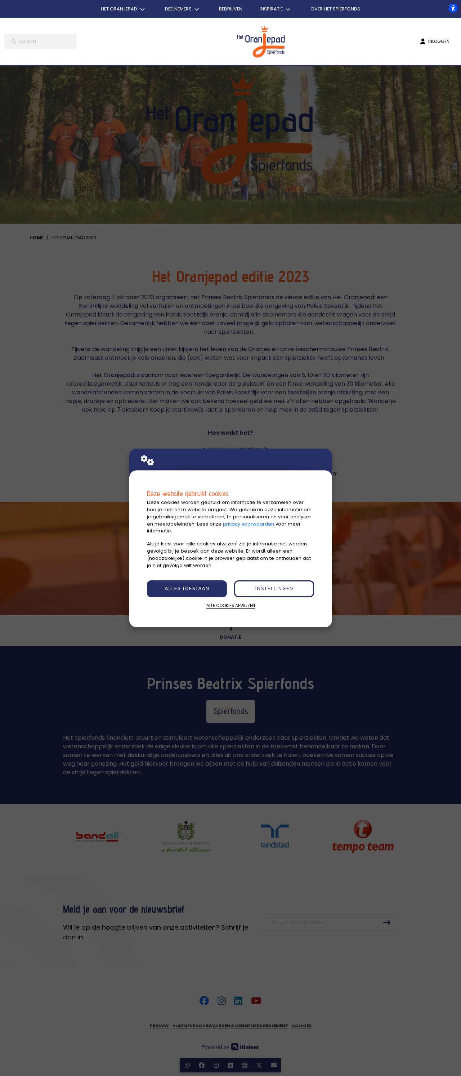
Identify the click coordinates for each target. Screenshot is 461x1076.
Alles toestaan (187, 589)
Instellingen (274, 589)
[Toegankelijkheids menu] (453, 8)
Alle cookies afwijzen (230, 605)
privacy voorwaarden (248, 524)
